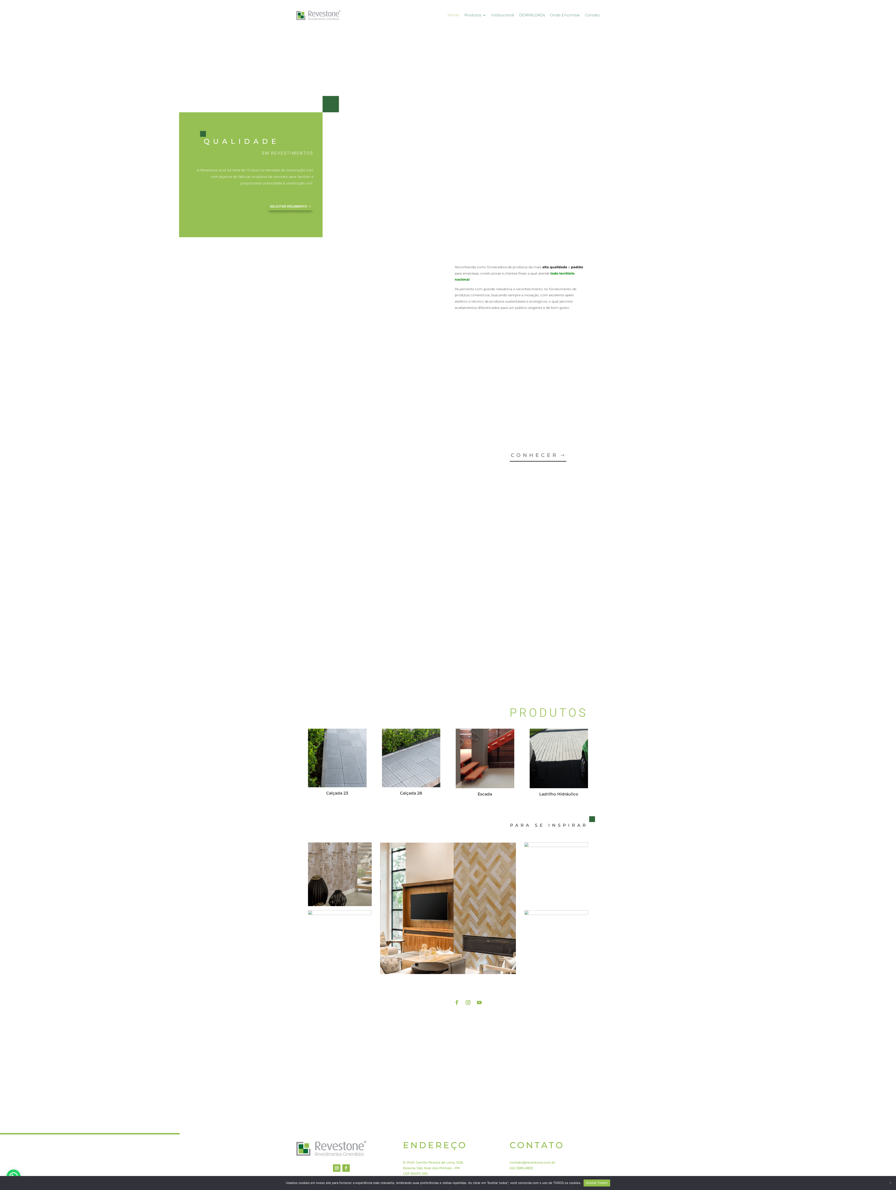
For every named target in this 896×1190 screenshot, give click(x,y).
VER (549, 661)
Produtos (472, 15)
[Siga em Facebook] (457, 1002)
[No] (890, 1183)
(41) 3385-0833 (521, 1168)
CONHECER (534, 455)
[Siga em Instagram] (468, 1002)
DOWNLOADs (532, 15)
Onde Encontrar (565, 15)
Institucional (502, 15)
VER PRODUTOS (558, 986)
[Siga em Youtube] (479, 1002)
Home (453, 15)
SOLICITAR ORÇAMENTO (288, 206)
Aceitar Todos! (597, 1183)
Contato (592, 15)
